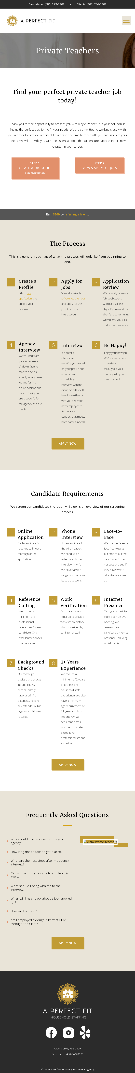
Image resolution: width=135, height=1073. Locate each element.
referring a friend (76, 214)
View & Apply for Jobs (100, 165)
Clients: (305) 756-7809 (92, 4)
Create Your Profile (35, 167)
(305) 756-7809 (72, 1048)
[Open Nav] (126, 20)
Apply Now (67, 443)
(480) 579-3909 (74, 1054)
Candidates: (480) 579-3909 (47, 4)
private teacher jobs (73, 298)
